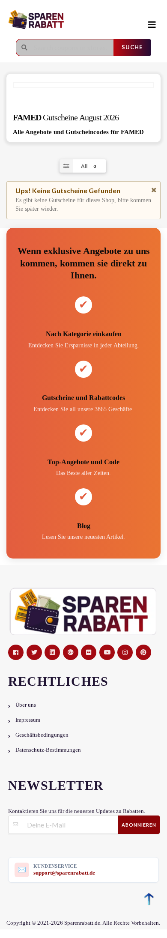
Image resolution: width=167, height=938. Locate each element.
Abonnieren (139, 824)
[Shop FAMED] (83, 85)
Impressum (27, 720)
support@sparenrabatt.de (64, 872)
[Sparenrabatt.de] (70, 19)
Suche (132, 47)
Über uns (25, 705)
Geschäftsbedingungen (42, 735)
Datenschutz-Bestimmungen (48, 750)
